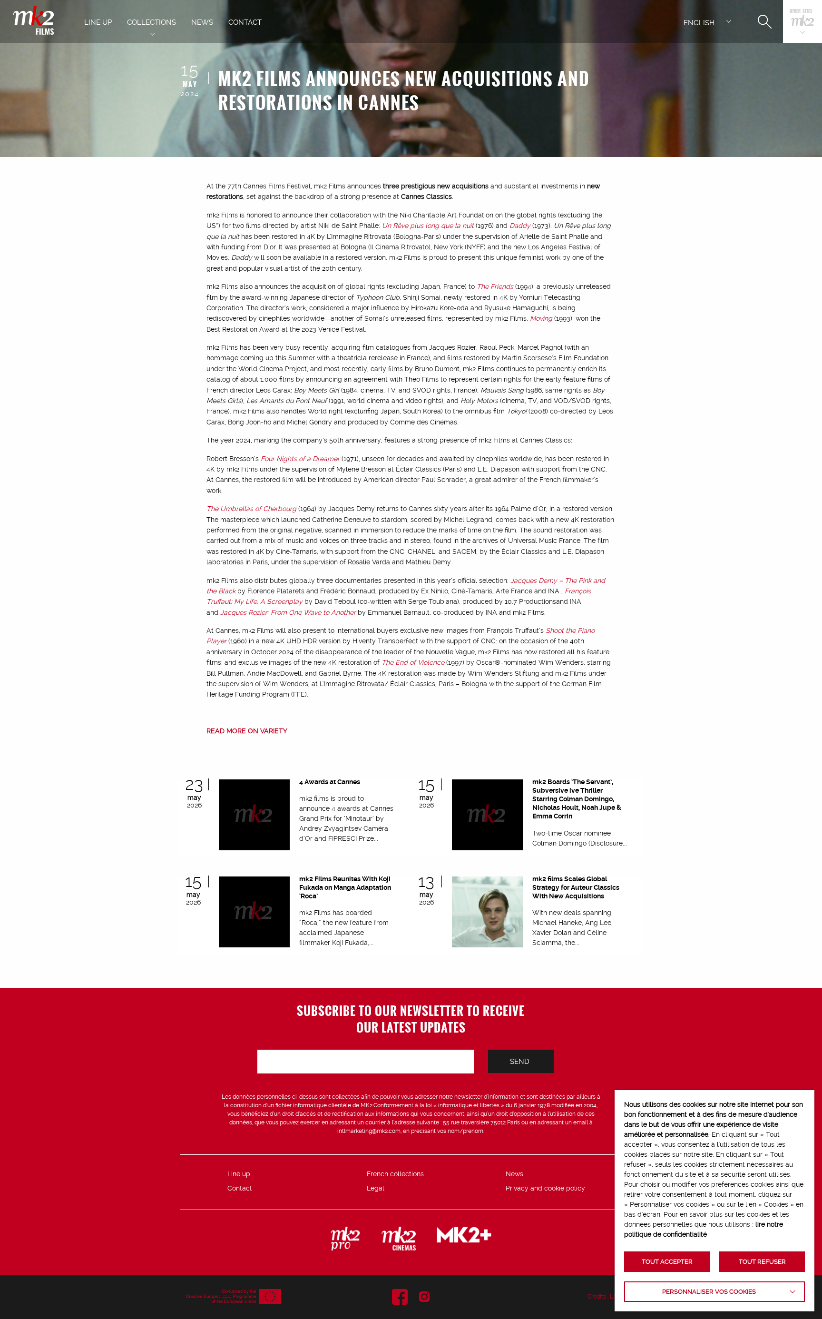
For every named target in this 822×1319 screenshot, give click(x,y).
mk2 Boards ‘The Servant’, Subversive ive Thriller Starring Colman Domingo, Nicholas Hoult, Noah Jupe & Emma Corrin (576, 799)
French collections (395, 1174)
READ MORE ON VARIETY (246, 731)
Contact (239, 1188)
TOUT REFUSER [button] (762, 1261)
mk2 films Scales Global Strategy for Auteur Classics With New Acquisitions (575, 887)
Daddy (519, 225)
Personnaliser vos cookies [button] (709, 1291)
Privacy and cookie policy (545, 1188)
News (514, 1174)
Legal (375, 1188)
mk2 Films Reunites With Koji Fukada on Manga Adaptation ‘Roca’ (345, 887)
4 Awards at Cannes (329, 782)
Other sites (801, 11)
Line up (238, 1174)
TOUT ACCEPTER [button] (667, 1261)
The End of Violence (413, 662)
